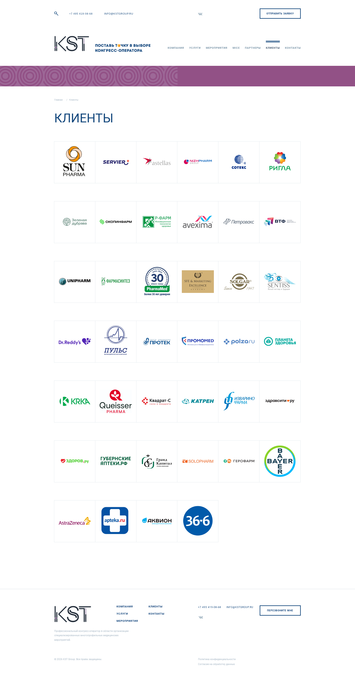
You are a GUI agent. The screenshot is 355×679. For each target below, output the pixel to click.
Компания (176, 47)
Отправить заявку (280, 13)
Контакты (293, 47)
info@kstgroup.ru (118, 13)
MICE (236, 47)
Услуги (195, 47)
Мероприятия (216, 47)
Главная (58, 100)
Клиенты (273, 47)
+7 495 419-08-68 (81, 13)
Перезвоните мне (280, 610)
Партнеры (253, 47)
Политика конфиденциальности (217, 659)
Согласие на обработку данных (216, 664)
